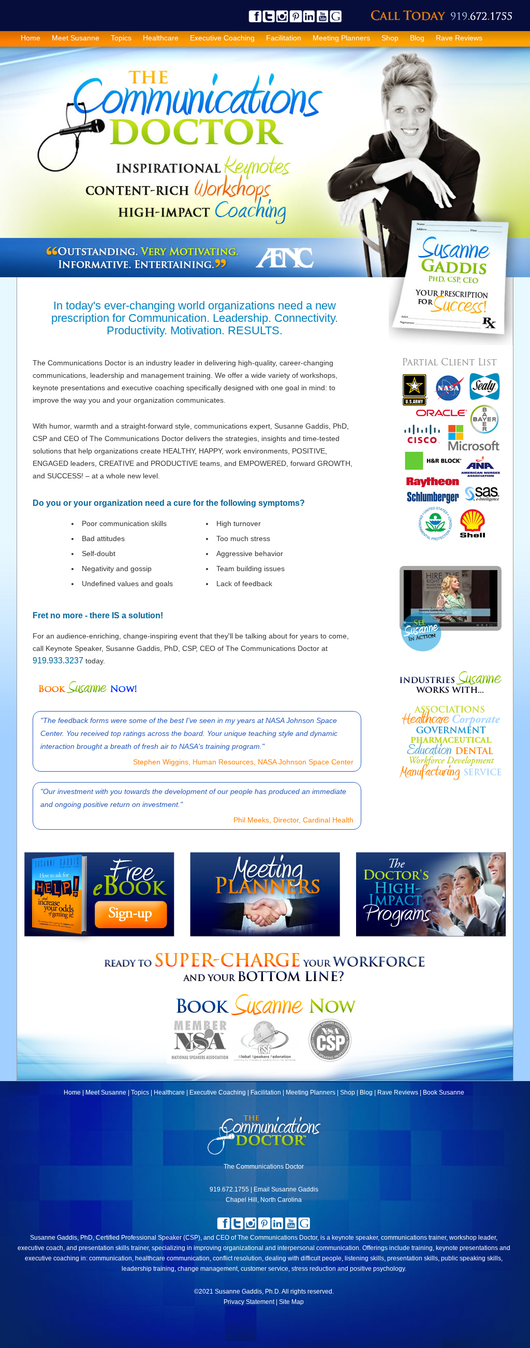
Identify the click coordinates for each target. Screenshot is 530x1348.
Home (30, 38)
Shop (390, 38)
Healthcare (161, 38)
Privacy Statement (249, 1302)
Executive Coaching (222, 38)
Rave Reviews (459, 38)
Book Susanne (443, 1092)
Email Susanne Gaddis (286, 1189)
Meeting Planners (341, 38)
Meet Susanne (75, 38)
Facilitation (283, 38)
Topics (121, 38)
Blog (417, 38)
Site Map (291, 1302)
